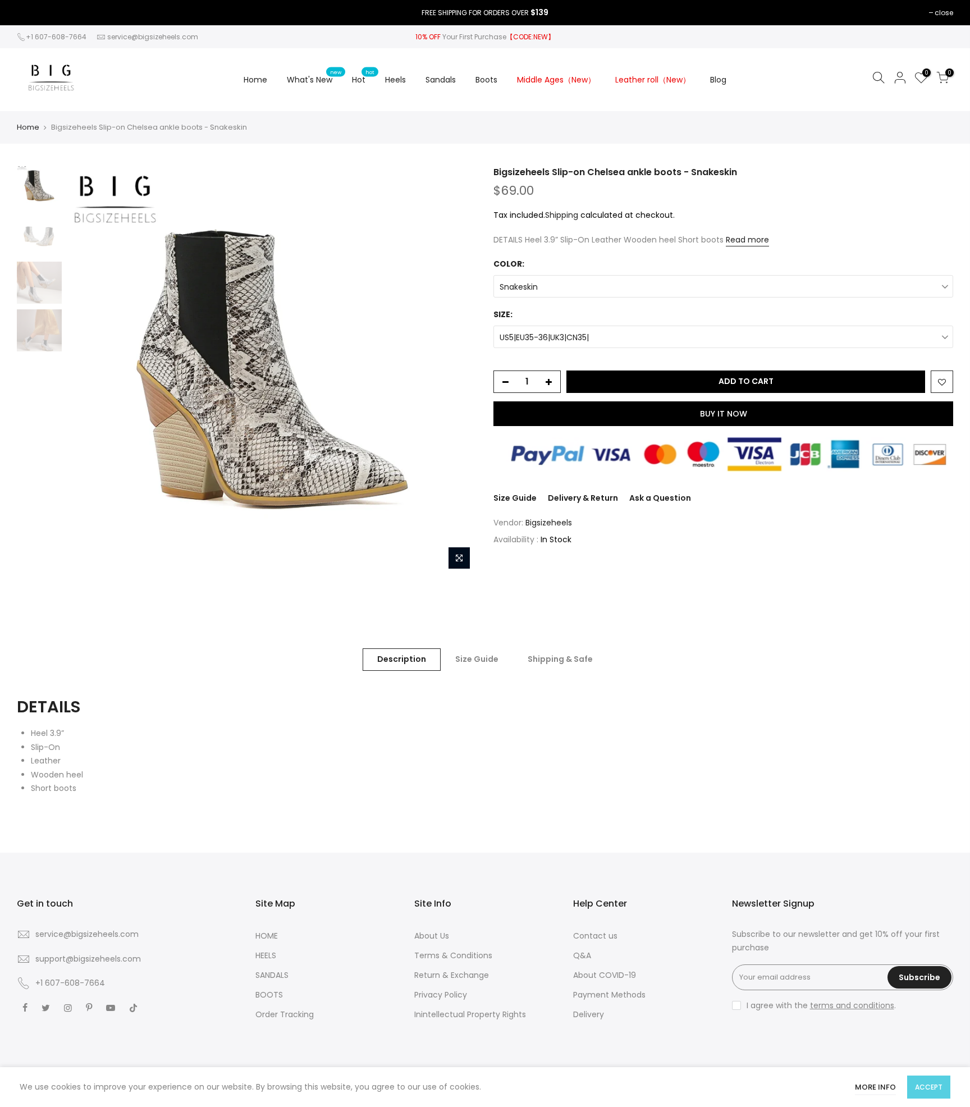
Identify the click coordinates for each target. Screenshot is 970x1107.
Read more (747, 239)
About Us (431, 935)
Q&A (582, 955)
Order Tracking (284, 1014)
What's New (314, 76)
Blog (718, 79)
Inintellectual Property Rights (470, 1014)
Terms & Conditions (453, 955)
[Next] (457, 370)
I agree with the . (821, 1005)
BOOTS (269, 994)
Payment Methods (609, 994)
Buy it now (723, 413)
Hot (363, 76)
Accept (928, 1087)
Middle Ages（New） (556, 79)
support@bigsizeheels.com (88, 958)
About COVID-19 (604, 975)
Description (401, 659)
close (944, 12)
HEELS (265, 955)
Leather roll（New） (652, 79)
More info (875, 1087)
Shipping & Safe (560, 659)
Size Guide (515, 498)
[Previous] (87, 370)
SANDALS (272, 975)
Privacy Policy (440, 994)
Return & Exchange (451, 975)
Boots (486, 79)
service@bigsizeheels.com (152, 37)
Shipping (561, 215)
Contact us (595, 935)
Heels (395, 79)
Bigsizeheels (548, 522)
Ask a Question (660, 498)
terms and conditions (852, 1005)
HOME (266, 935)
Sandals (440, 79)
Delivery (588, 1014)
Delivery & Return (583, 498)
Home (255, 79)
